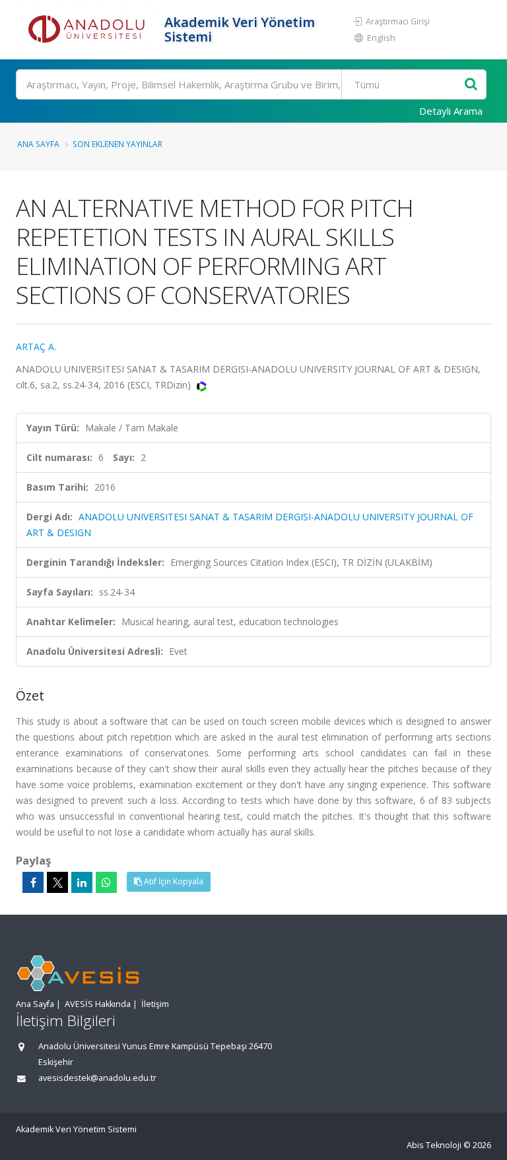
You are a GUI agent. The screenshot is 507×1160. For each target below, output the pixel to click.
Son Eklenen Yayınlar (117, 143)
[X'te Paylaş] (57, 882)
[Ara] (471, 85)
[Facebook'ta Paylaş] (33, 882)
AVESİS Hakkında (98, 1004)
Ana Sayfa (38, 143)
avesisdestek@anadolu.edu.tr (97, 1078)
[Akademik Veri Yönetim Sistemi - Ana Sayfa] (88, 29)
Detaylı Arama (451, 110)
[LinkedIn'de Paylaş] (81, 882)
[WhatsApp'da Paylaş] (106, 882)
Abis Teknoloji (434, 1145)
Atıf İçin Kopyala (172, 881)
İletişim (155, 1004)
